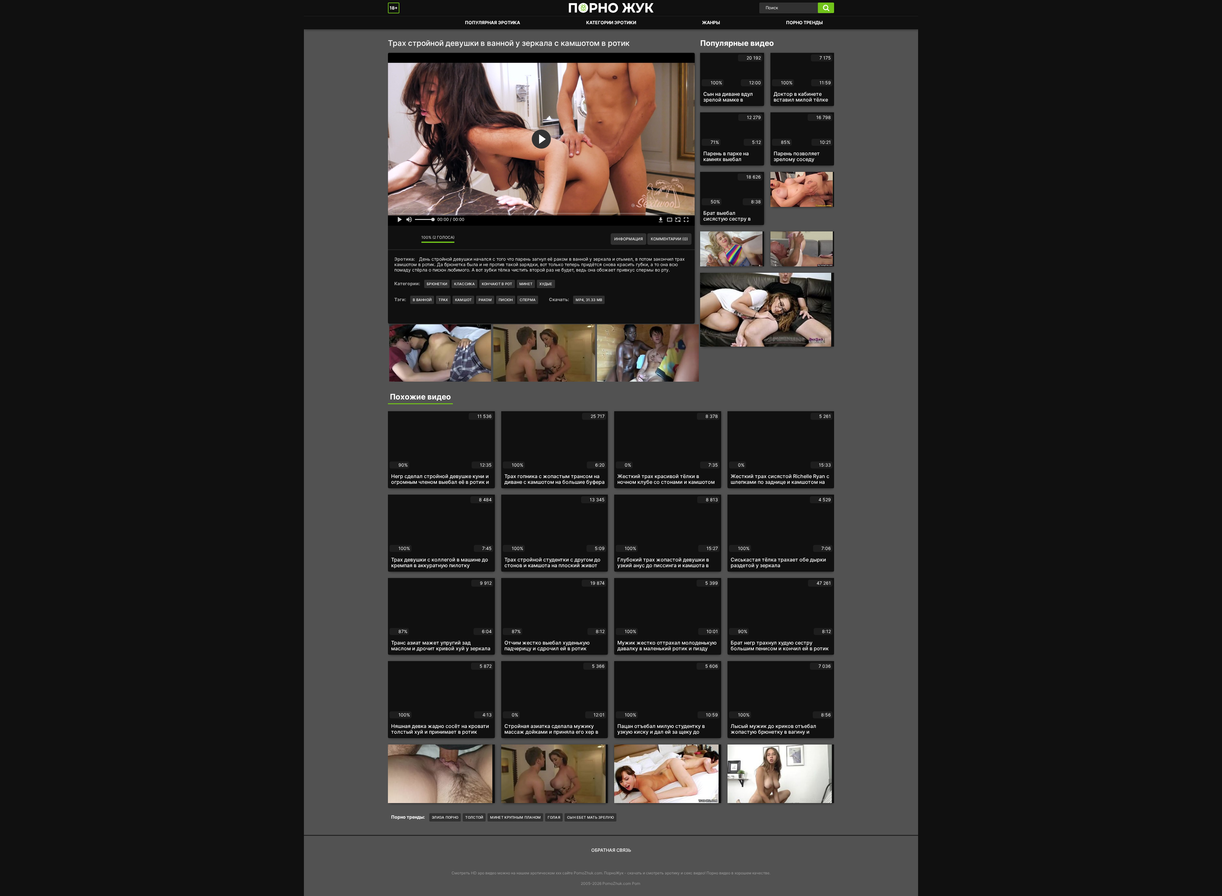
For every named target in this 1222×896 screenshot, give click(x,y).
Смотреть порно (399, 22)
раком (485, 300)
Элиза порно (445, 817)
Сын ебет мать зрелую (590, 817)
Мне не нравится (411, 239)
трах (443, 300)
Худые (545, 284)
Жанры (711, 22)
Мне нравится (397, 239)
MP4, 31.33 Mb (589, 300)
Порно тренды (804, 22)
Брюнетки (437, 284)
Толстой (474, 817)
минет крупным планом (515, 817)
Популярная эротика (492, 22)
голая (554, 817)
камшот (463, 300)
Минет (526, 284)
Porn (636, 883)
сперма (528, 300)
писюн (506, 300)
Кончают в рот (497, 284)
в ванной (422, 300)
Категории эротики (611, 22)
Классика (464, 284)
